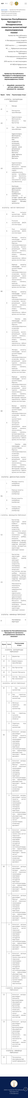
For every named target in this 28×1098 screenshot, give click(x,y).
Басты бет (4, 9)
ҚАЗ (2, 3)
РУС (6, 3)
